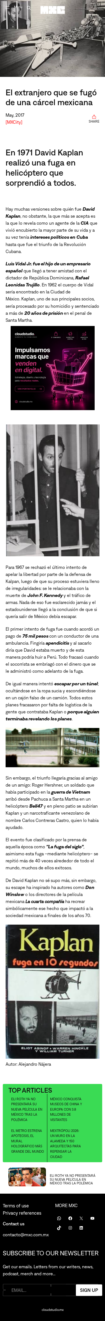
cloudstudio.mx (53, 1310)
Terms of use (16, 1206)
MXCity (14, 122)
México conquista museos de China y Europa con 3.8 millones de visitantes (66, 1109)
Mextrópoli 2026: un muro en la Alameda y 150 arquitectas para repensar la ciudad (65, 1144)
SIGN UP (89, 1290)
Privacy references (22, 1213)
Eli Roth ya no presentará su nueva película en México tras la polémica (26, 1109)
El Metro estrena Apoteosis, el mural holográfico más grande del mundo (27, 1141)
